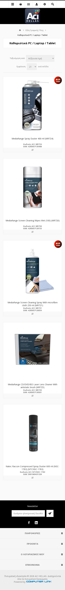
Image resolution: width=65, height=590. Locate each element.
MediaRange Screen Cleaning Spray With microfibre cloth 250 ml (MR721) (33, 304)
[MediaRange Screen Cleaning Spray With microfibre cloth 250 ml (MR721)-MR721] (32, 269)
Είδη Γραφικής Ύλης (35, 30)
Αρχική (19, 30)
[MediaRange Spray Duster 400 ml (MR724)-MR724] (32, 106)
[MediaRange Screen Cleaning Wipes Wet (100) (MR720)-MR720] (32, 187)
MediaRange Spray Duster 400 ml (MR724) (32, 138)
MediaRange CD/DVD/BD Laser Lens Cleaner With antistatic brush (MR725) (32, 386)
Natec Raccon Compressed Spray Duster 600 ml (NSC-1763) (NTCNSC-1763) (32, 468)
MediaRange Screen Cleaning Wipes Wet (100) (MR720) (33, 220)
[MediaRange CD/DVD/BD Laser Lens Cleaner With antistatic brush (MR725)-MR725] (32, 351)
